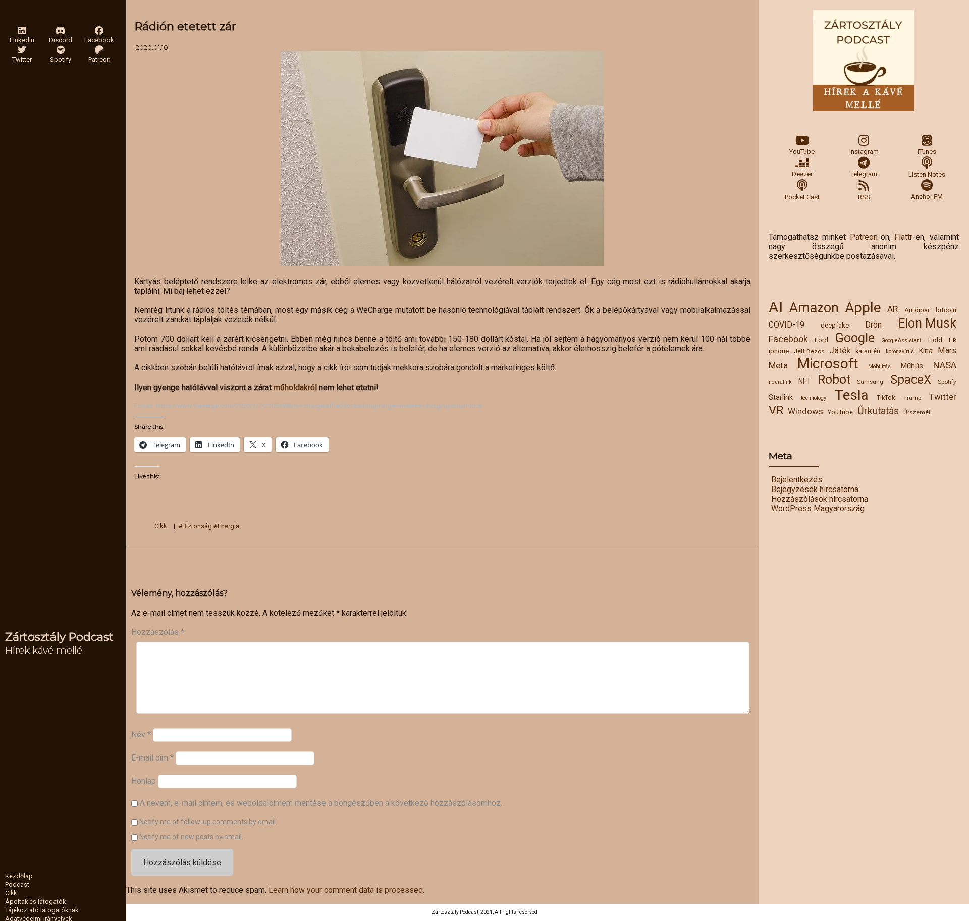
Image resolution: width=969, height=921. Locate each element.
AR (892, 309)
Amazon (814, 308)
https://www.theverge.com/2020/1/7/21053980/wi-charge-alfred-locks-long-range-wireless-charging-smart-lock (319, 405)
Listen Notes (926, 174)
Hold (935, 340)
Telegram (863, 174)
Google (855, 338)
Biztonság (197, 526)
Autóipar (917, 310)
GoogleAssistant (901, 340)
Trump (912, 397)
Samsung (870, 381)
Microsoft (827, 363)
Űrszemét (917, 412)
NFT (804, 381)
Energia (228, 526)
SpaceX (910, 379)
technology (813, 398)
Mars (947, 350)
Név (141, 734)
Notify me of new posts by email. (191, 837)
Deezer (802, 174)
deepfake (835, 325)
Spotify (947, 381)
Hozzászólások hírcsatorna (819, 499)
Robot (834, 379)
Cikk (160, 526)
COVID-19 (786, 325)
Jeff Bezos (809, 351)
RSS (864, 197)
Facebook (788, 339)
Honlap (143, 781)
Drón (873, 325)
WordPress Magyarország (818, 508)
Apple (863, 307)
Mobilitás (879, 366)
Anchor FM (927, 196)
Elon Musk (927, 323)
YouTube (802, 151)
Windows (805, 411)
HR (952, 340)
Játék (839, 350)
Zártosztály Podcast (59, 637)
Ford (821, 340)
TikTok (886, 397)
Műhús (911, 365)
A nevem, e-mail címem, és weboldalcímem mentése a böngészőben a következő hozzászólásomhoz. (321, 803)
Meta (778, 365)
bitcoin (946, 310)
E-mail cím (152, 758)
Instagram (864, 151)
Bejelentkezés (796, 479)
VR (776, 410)
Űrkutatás (878, 411)
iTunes (927, 151)
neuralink (780, 381)
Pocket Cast (802, 197)
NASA (944, 365)
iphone (779, 351)
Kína (926, 351)
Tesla (852, 395)
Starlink (781, 397)
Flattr (903, 237)
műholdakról (296, 387)
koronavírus (900, 351)
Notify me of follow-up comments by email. (208, 822)
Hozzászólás (157, 632)
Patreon (864, 237)
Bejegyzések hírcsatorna (814, 489)
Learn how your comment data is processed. (346, 890)
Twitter (942, 397)
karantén (867, 351)
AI (776, 307)
